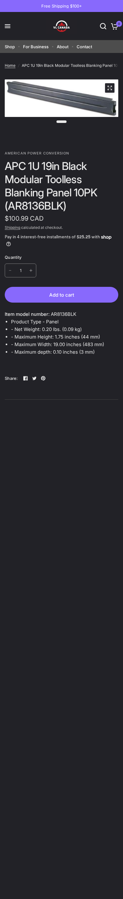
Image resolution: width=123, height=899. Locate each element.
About (62, 46)
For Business (36, 46)
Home (10, 65)
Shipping (12, 227)
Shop (10, 46)
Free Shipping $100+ (61, 6)
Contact (84, 46)
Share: (11, 378)
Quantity (13, 257)
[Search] (103, 26)
